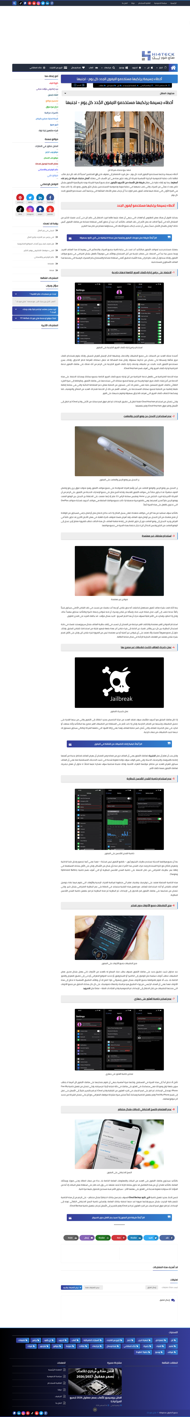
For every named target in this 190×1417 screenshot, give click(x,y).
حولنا (133, 3)
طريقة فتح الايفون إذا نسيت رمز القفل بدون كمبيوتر (114, 1217)
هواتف (170, 1352)
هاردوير (43, 1346)
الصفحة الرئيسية (130, 85)
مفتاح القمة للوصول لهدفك (46, 163)
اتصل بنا (125, 3)
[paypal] (25, 3)
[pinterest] (30, 3)
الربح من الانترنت (56, 67)
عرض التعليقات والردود (71, 1287)
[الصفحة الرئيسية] (173, 67)
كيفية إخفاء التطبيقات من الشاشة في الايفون (114, 744)
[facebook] (52, 3)
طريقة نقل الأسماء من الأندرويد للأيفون (128, 182)
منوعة (68, 1346)
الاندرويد (86, 988)
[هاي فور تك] (157, 55)
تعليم (171, 1346)
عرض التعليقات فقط (92, 1287)
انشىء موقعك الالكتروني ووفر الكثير (39, 250)
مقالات (101, 85)
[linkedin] (47, 3)
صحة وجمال (76, 67)
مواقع (56, 1346)
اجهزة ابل (110, 85)
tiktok (51, 270)
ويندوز (121, 67)
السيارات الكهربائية (91, 1340)
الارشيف (58, 1396)
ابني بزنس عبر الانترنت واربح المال (40, 237)
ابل (148, 67)
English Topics (142, 1352)
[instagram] (38, 3)
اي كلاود (47, 1340)
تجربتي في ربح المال (46, 230)
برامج (34, 1340)
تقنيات (158, 1346)
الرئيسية (173, 3)
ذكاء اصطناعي (36, 67)
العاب (91, 67)
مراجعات (107, 67)
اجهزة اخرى (143, 1340)
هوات (30, 1346)
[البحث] (14, 3)
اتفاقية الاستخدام (144, 3)
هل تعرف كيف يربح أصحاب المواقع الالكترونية (35, 244)
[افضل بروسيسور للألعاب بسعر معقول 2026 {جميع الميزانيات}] (95, 1381)
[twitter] (43, 3)
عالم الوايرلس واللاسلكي (44, 257)
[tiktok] (21, 3)
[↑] (95, 1410)
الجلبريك (152, 756)
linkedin (51, 264)
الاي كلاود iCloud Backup (139, 1197)
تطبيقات (21, 1340)
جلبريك (146, 1346)
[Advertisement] (95, 29)
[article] (91, 1253)
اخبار (161, 67)
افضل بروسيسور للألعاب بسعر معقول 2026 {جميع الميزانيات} (96, 1399)
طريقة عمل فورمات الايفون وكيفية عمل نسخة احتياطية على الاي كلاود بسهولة (114, 238)
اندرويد (135, 67)
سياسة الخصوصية (160, 3)
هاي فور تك (151, 1412)
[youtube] (34, 3)
